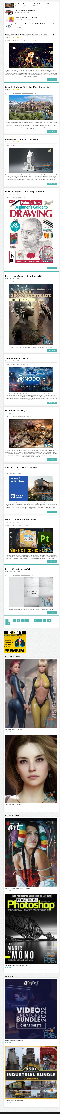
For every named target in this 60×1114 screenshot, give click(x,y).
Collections (22, 12)
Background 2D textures (25, 575)
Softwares (17, 19)
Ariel (10, 194)
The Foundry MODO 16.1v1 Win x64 (16, 358)
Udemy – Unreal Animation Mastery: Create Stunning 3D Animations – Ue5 (29, 35)
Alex (10, 37)
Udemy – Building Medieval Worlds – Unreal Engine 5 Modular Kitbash (28, 87)
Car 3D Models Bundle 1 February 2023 (25, 10)
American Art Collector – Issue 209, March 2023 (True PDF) (17, 888)
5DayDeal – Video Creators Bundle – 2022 (14, 1040)
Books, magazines (18, 197)
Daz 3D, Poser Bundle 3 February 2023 (13, 729)
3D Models (17, 12)
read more (8, 731)
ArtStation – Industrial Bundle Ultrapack (14, 1100)
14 (40, 620)
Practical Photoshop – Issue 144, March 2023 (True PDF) (17, 965)
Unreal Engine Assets (28, 5)
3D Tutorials (24, 145)
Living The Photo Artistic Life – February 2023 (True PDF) (23, 276)
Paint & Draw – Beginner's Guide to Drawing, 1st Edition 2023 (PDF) (27, 192)
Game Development (19, 5)
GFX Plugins (21, 473)
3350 (8, 623)
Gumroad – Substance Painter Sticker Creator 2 (20, 520)
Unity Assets (26, 416)
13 (35, 620)
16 (49, 620)
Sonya (10, 571)
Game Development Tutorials (27, 40)
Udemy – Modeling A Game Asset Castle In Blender (21, 139)
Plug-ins (16, 473)
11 (27, 620)
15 (44, 620)
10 (22, 620)
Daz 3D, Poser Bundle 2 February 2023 (13, 804)
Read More (52, 79)
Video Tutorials (18, 40)
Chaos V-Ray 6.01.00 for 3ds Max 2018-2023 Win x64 (21, 468)
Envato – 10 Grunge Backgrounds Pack (17, 569)
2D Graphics (17, 575)
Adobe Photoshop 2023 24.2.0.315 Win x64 (26, 17)
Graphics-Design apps (24, 19)
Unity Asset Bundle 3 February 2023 (16, 411)
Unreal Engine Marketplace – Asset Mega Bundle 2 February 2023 (32, 3)
